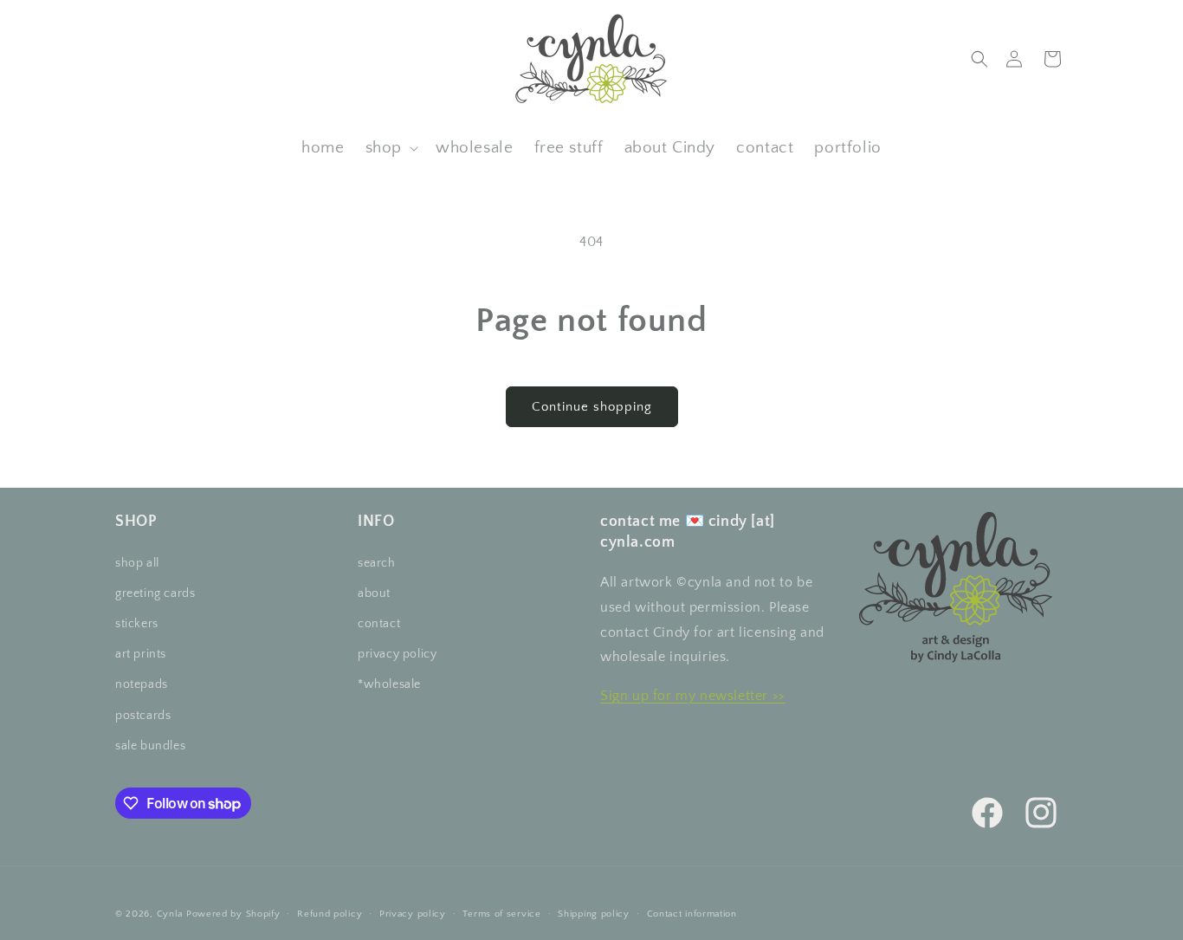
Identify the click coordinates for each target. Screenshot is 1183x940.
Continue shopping (592, 406)
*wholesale (389, 684)
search (377, 563)
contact (379, 624)
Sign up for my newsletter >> (692, 695)
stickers (136, 624)
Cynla (170, 914)
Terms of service (501, 914)
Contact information (692, 914)
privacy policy (397, 654)
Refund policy (329, 914)
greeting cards (155, 593)
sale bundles (150, 746)
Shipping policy (594, 914)
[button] (979, 59)
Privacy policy (412, 914)
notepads (141, 684)
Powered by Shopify (233, 914)
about (374, 593)
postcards (143, 716)
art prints (140, 654)
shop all (137, 563)
